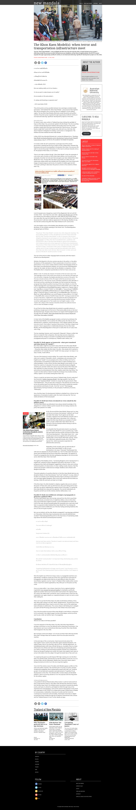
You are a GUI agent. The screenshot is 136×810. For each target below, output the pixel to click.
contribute (95, 3)
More (36, 769)
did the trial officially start (66, 215)
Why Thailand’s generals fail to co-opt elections (40, 724)
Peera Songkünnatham (40, 57)
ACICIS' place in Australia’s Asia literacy (89, 157)
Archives (36, 772)
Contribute (78, 794)
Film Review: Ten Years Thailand (55, 723)
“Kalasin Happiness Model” (49, 379)
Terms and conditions (80, 791)
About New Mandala (88, 3)
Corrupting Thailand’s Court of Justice (71, 724)
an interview (69, 512)
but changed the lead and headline (50, 590)
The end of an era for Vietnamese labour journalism (90, 161)
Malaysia (36, 759)
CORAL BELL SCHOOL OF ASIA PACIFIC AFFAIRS (84, 796)
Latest (85, 141)
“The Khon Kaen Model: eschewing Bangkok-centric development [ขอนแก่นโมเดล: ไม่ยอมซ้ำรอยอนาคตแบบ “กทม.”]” (56, 138)
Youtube (39, 794)
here (64, 697)
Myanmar (37, 761)
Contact (77, 788)
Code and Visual (76, 806)
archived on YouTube (61, 455)
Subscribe (86, 133)
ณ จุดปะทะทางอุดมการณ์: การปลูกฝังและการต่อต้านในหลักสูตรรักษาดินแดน (91, 173)
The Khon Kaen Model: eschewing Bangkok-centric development (33, 431)
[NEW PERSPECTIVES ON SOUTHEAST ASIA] (46, 2)
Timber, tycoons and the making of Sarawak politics (90, 150)
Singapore (37, 764)
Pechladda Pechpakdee (28, 445)
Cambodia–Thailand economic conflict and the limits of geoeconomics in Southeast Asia (91, 180)
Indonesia (37, 756)
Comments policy (79, 786)
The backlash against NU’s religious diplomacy (90, 165)
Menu (80, 3)
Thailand (36, 767)
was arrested (39, 240)
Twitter (39, 787)
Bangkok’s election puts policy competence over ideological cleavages (91, 169)
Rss (39, 798)
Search (100, 3)
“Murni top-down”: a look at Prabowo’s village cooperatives (91, 146)
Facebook (40, 784)
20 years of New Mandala (88, 176)
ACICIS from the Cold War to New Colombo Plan (90, 153)
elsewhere (48, 688)
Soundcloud (40, 791)
